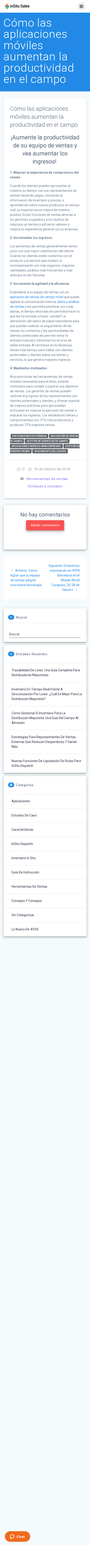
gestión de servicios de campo (47, 441)
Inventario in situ (24, 858)
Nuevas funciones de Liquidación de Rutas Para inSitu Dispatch (46, 763)
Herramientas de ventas (47, 479)
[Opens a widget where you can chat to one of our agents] (17, 1537)
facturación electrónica (29, 436)
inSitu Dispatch (22, 844)
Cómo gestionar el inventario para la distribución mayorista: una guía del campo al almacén (45, 718)
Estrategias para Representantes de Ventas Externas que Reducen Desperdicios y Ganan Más (44, 741)
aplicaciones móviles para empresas (36, 446)
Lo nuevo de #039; (25, 929)
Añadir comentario (45, 525)
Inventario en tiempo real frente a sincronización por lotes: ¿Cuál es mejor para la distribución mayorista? (47, 694)
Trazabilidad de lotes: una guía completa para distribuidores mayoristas (46, 672)
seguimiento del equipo (50, 451)
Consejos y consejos (45, 486)
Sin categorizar (23, 915)
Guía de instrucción (25, 872)
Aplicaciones (21, 801)
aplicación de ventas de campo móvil (36, 297)
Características (22, 829)
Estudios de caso (24, 815)
